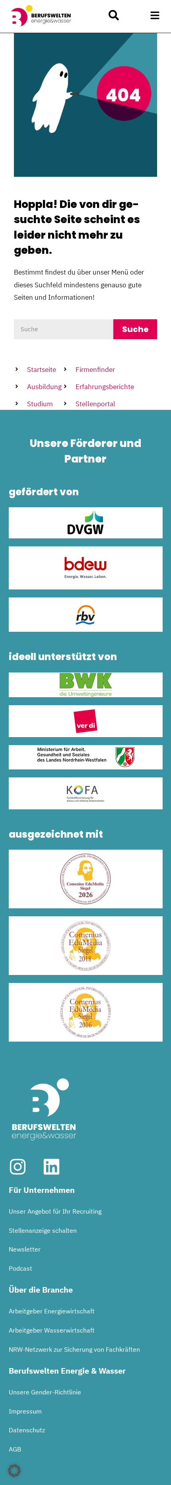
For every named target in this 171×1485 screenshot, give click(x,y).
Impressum (25, 1411)
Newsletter (25, 1249)
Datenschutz (27, 1430)
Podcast (20, 1268)
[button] (155, 15)
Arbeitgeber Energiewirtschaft (52, 1311)
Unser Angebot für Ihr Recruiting (55, 1211)
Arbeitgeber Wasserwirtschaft (52, 1330)
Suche (135, 329)
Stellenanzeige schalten (43, 1230)
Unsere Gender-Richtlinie (45, 1392)
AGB (15, 1449)
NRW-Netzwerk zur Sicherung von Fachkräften (74, 1349)
